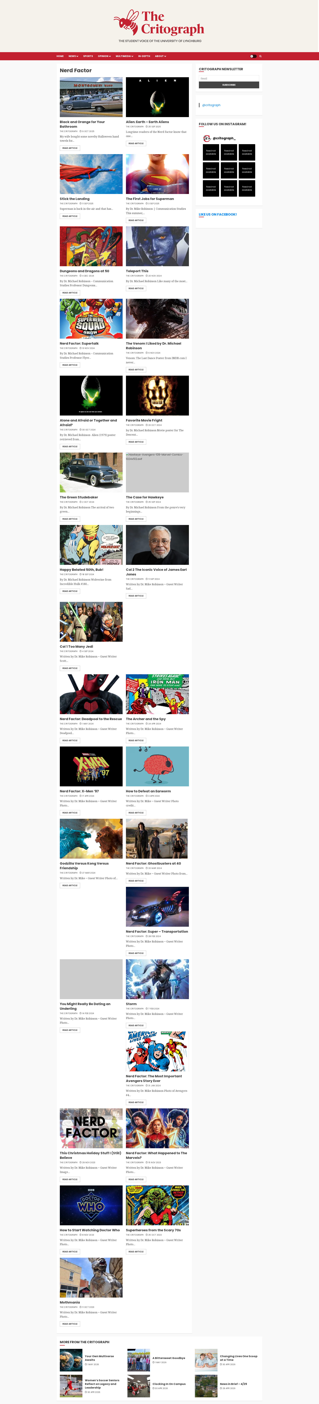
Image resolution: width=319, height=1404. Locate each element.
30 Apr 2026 (229, 1364)
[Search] (260, 56)
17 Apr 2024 (88, 796)
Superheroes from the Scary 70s (153, 1230)
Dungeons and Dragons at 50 (84, 271)
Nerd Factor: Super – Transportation (157, 931)
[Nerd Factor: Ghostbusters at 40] (157, 839)
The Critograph (68, 131)
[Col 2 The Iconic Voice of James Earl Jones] (157, 545)
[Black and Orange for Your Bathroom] (91, 97)
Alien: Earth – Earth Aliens (147, 122)
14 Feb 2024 (88, 1013)
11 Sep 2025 (88, 203)
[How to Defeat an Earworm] (157, 766)
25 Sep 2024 (154, 502)
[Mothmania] (91, 1278)
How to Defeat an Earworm (148, 791)
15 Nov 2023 (154, 1162)
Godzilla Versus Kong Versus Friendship (84, 865)
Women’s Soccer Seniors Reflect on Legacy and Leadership (102, 1384)
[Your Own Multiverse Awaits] (71, 1360)
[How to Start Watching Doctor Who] (91, 1205)
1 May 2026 (93, 1364)
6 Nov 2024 (154, 353)
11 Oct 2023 (88, 1307)
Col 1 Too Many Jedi (76, 646)
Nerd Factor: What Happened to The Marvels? (156, 1155)
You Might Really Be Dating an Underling (85, 1006)
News (72, 56)
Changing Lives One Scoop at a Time (238, 1358)
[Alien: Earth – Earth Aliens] (157, 97)
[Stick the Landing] (91, 174)
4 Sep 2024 (88, 651)
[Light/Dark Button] (253, 56)
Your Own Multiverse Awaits (99, 1358)
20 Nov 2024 (155, 276)
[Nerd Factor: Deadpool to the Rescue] (91, 694)
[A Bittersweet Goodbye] (138, 1360)
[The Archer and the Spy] (157, 694)
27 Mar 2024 (89, 873)
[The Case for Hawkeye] (157, 472)
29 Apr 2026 (229, 1388)
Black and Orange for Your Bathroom (82, 124)
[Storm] (157, 979)
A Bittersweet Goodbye (169, 1358)
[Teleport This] (157, 246)
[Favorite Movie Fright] (157, 396)
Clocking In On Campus (169, 1384)
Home (60, 56)
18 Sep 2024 (88, 574)
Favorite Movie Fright (144, 420)
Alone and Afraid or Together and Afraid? (88, 422)
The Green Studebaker (79, 497)
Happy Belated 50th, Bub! (81, 569)
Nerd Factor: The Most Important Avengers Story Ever (154, 1078)
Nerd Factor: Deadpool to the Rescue (91, 719)
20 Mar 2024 (155, 868)
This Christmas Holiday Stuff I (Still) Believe (90, 1155)
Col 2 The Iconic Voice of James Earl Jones (156, 572)
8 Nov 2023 (88, 1235)
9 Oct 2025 (88, 131)
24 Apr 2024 (154, 723)
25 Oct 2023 (155, 1235)
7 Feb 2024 (154, 1008)
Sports (88, 56)
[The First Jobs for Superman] (157, 174)
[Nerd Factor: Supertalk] (91, 319)
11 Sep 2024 (154, 579)
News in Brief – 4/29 (233, 1384)
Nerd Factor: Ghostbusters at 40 (153, 863)
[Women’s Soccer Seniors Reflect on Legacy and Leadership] (71, 1386)
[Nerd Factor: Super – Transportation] (157, 907)
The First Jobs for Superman (150, 198)
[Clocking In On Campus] (138, 1386)
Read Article (69, 148)
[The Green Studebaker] (91, 472)
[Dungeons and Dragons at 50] (91, 246)
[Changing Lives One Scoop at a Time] (206, 1360)
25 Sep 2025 (154, 126)
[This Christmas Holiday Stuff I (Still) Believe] (91, 1128)
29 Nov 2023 (88, 1162)
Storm (131, 1004)
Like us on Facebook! (218, 214)
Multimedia (123, 56)
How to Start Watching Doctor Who (90, 1230)
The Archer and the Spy (146, 719)
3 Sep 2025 (154, 203)
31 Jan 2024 (154, 1085)
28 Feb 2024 (154, 936)
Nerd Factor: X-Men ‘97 (79, 791)
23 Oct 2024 (155, 425)
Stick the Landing (75, 198)
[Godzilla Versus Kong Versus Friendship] (91, 839)
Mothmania (70, 1302)
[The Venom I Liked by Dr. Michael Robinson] (157, 319)
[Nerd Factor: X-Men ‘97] (91, 766)
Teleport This (137, 271)
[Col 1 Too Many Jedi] (91, 622)
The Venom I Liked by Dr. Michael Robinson (153, 345)
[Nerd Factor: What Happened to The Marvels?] (157, 1128)
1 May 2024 (88, 723)
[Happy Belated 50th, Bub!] (91, 545)
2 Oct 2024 (88, 502)
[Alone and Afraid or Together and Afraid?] (91, 396)
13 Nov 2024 (88, 348)
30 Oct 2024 (89, 429)
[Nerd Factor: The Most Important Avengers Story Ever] (157, 1051)
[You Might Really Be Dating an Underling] (91, 979)
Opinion (103, 56)
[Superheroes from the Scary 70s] (157, 1205)
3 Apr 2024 (154, 796)
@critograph (211, 105)
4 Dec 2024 (88, 276)
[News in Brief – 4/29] (206, 1386)
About (159, 56)
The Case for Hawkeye (145, 497)
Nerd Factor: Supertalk (79, 343)
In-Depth (144, 56)
